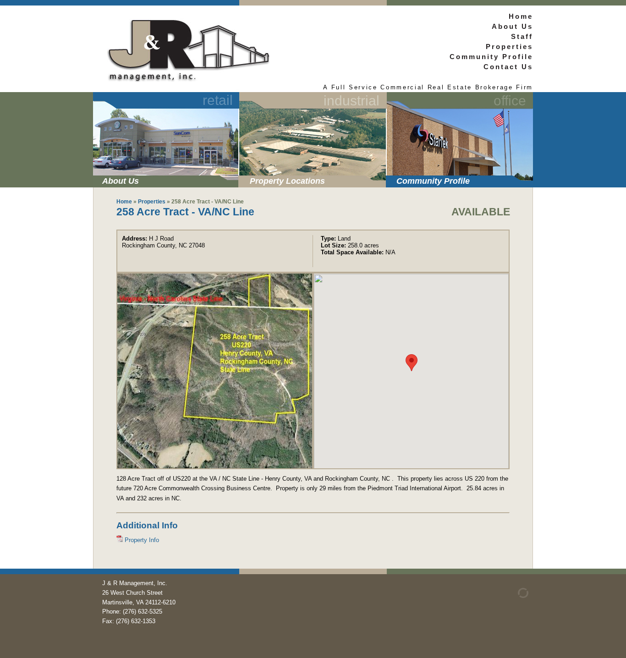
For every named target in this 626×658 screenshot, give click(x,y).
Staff (522, 36)
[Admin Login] (512, 595)
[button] (411, 362)
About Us (120, 181)
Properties (509, 46)
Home (521, 16)
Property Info (141, 540)
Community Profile (433, 181)
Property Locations (287, 181)
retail (218, 100)
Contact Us (508, 67)
